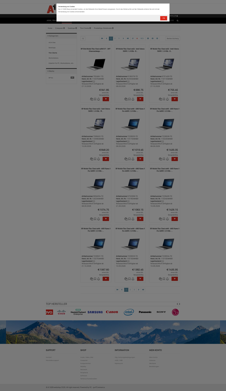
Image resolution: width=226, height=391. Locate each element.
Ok (164, 18)
